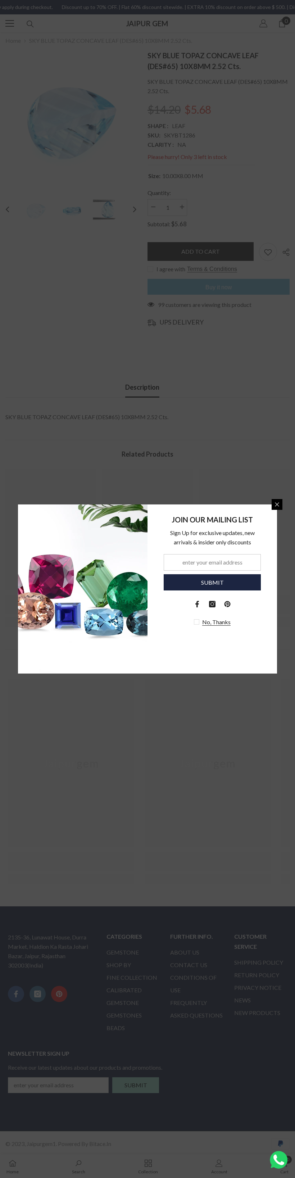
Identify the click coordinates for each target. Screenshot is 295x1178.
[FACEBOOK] (197, 604)
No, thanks (216, 622)
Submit (212, 582)
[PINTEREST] (227, 604)
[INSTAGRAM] (212, 604)
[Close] (277, 504)
